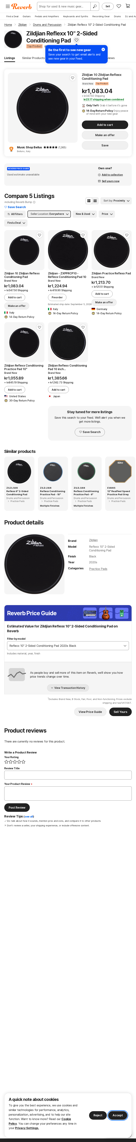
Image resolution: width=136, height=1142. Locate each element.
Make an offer (105, 135)
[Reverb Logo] (21, 6)
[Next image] (83, 250)
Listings (9, 58)
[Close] (103, 49)
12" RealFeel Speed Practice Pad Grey (118, 493)
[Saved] (118, 6)
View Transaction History (69, 687)
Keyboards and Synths (75, 16)
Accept (118, 1115)
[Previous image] (53, 250)
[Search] (94, 6)
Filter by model (16, 638)
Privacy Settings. (27, 1128)
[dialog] (68, 1115)
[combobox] (64, 645)
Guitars (27, 16)
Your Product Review (17, 783)
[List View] (95, 201)
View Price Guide (90, 712)
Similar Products (33, 58)
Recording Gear (101, 16)
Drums (117, 16)
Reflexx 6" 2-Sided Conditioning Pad (17, 493)
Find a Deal (12, 16)
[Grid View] (89, 201)
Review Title (12, 768)
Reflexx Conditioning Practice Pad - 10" (52, 493)
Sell (108, 6)
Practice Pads (98, 569)
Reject (98, 1115)
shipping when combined (104, 99)
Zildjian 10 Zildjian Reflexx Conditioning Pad (102, 76)
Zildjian (93, 540)
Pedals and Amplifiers (47, 16)
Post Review (17, 807)
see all (29, 816)
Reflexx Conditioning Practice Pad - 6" (86, 493)
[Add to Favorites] (76, 40)
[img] (50, 147)
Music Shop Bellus (29, 147)
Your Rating (11, 757)
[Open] (125, 645)
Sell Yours (120, 712)
